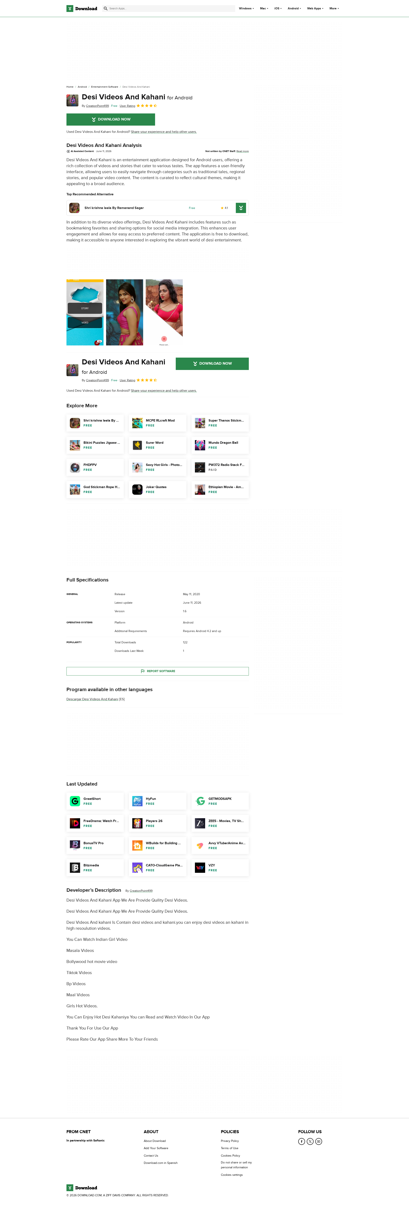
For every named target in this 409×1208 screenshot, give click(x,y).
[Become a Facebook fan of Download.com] (301, 1141)
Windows (245, 8)
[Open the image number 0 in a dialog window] (85, 312)
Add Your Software (156, 1148)
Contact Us (151, 1155)
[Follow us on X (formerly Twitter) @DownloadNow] (310, 1141)
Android (293, 8)
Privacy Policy (230, 1141)
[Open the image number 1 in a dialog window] (124, 312)
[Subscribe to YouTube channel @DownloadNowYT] (318, 1141)
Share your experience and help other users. (164, 132)
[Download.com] (81, 8)
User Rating (127, 106)
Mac (263, 8)
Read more (242, 151)
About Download (155, 1141)
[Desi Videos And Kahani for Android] (72, 100)
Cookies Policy (230, 1155)
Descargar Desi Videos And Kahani (92, 699)
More (333, 8)
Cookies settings (232, 1174)
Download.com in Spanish (161, 1163)
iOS (276, 8)
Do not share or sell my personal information (236, 1165)
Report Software (161, 671)
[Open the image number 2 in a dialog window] (164, 312)
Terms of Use (229, 1148)
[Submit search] (105, 8)
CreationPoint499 (141, 891)
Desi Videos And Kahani (137, 97)
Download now (114, 119)
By (95, 106)
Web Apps (314, 8)
